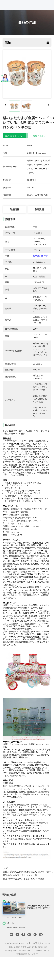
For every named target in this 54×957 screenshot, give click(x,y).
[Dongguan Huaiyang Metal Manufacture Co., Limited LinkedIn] (29, 935)
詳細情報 (14, 209)
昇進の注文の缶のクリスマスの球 (20, 875)
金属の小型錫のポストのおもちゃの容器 (23, 879)
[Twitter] (17, 935)
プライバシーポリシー (14, 943)
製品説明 (39, 209)
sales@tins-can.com (16, 927)
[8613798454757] (35, 935)
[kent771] (41, 935)
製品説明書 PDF (40, 256)
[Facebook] (23, 935)
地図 (28, 943)
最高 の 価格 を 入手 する (16, 136)
